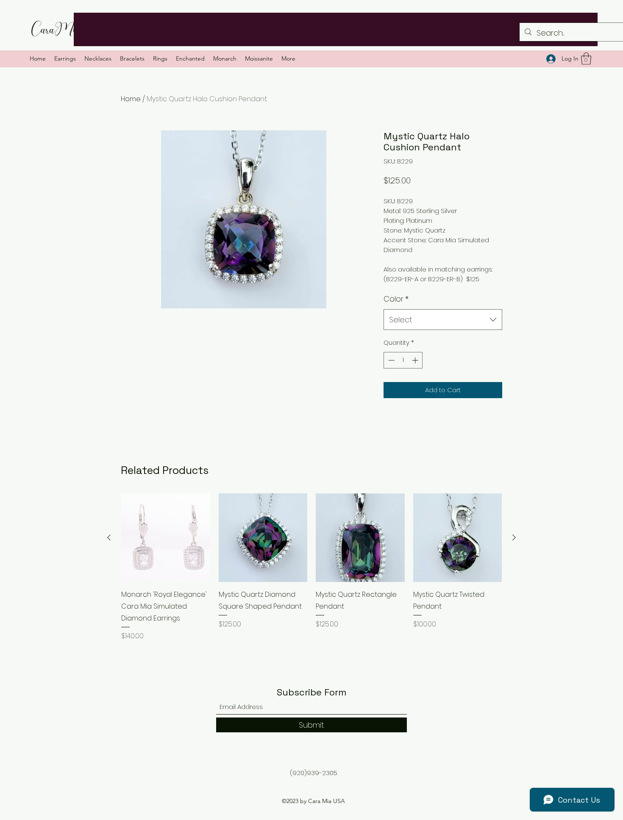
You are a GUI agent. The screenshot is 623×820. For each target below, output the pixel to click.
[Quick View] (165, 537)
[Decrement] (390, 360)
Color (396, 299)
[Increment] (416, 360)
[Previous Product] (109, 537)
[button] (586, 59)
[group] (311, 573)
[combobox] (443, 319)
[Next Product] (514, 537)
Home (131, 99)
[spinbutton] (403, 360)
